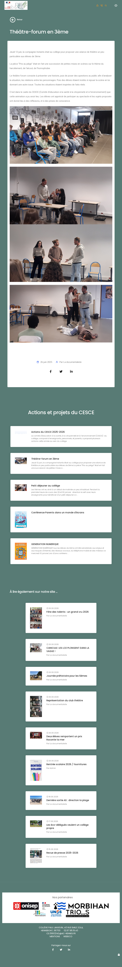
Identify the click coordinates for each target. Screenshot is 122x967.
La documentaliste (72, 362)
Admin (53, 768)
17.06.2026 (53, 821)
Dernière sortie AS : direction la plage (67, 800)
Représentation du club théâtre (64, 700)
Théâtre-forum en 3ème (45, 458)
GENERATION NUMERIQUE (45, 544)
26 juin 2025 (46, 362)
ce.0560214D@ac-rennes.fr (61, 933)
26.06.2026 (53, 608)
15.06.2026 (53, 849)
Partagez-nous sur (61, 945)
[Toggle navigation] (116, 5)
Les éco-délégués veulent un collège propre (67, 826)
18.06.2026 (53, 797)
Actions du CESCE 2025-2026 (48, 431)
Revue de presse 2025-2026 (62, 852)
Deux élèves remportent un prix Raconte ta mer (64, 738)
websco (67, 936)
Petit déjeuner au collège (45, 485)
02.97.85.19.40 (71, 930)
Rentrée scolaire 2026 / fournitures (66, 764)
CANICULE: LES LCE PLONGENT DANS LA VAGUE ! (67, 649)
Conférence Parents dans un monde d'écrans (57, 512)
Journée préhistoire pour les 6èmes (66, 675)
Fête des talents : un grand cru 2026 (67, 611)
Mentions (55, 936)
